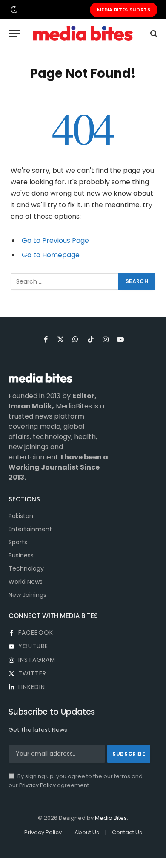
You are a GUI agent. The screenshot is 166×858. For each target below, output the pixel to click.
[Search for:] (65, 281)
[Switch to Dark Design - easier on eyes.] (13, 10)
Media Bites (111, 818)
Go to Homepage (51, 255)
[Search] (153, 33)
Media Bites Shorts (123, 9)
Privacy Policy (37, 785)
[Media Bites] (82, 33)
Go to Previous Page (55, 240)
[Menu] (14, 33)
